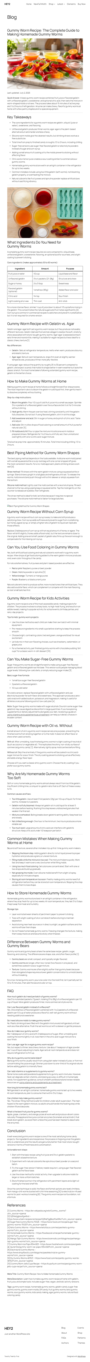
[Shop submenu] (54, 4)
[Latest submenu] (64, 4)
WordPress (82, 1356)
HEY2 (7, 4)
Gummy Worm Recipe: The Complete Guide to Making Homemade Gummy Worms (43, 32)
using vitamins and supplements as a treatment (28, 714)
